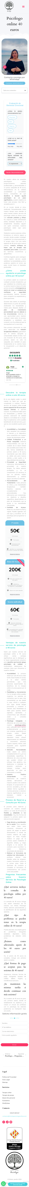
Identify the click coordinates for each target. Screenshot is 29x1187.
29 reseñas (18, 358)
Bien (10, 121)
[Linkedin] (10, 1122)
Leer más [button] (21, 380)
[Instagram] (3, 1122)
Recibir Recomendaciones (14, 172)
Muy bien (12, 117)
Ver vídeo (5, 71)
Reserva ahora (15, 554)
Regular (12, 126)
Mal (10, 130)
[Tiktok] (7, 1122)
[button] (23, 6)
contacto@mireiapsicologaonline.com (14, 1116)
